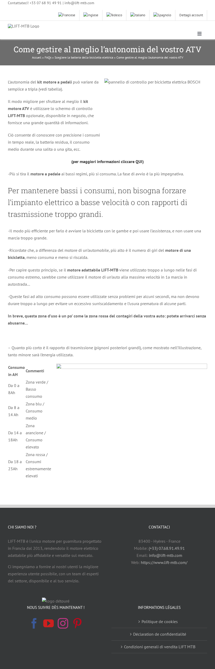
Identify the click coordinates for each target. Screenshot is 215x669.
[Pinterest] (77, 623)
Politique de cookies (160, 621)
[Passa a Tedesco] (114, 15)
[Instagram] (63, 623)
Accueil (36, 57)
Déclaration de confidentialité (159, 634)
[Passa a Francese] (66, 15)
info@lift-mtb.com (165, 555)
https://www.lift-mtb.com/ (164, 562)
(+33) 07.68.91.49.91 (167, 548)
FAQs (48, 57)
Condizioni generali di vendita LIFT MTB (159, 646)
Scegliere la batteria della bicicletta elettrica (84, 57)
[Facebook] (34, 623)
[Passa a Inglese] (91, 15)
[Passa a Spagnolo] (162, 15)
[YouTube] (48, 623)
